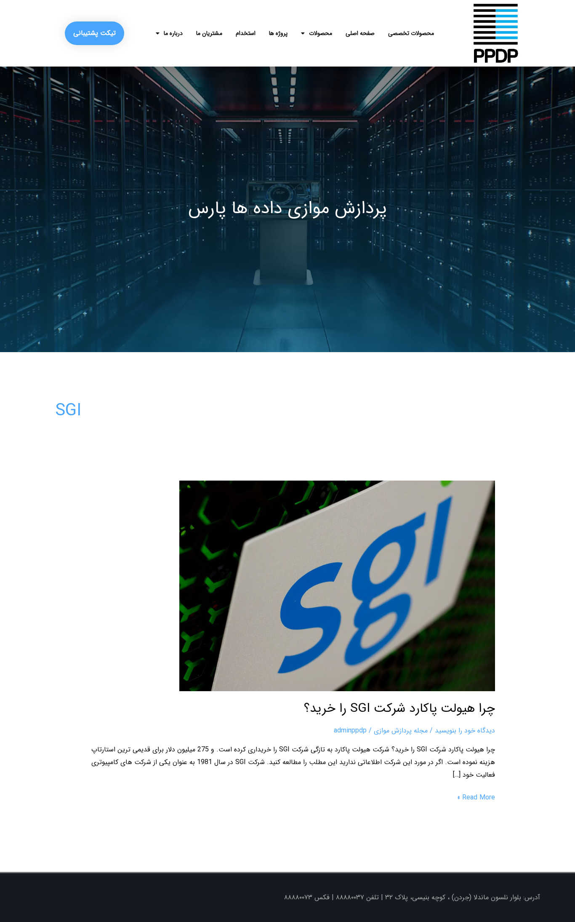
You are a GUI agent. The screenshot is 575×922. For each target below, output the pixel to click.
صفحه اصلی (360, 33)
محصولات (320, 33)
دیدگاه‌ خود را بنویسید (465, 730)
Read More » (476, 797)
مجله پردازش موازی (401, 730)
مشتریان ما (209, 33)
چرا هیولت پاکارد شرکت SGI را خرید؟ (399, 709)
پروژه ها (278, 33)
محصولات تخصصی (411, 33)
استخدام (246, 33)
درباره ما (173, 33)
